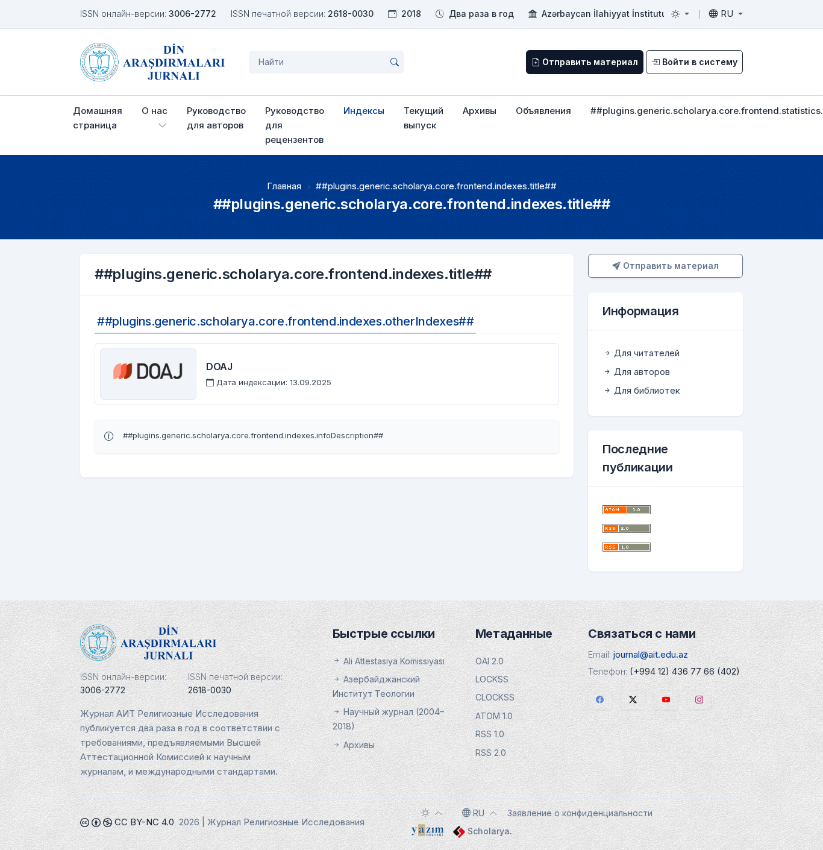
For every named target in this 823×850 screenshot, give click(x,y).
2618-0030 (351, 13)
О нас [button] (154, 110)
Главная (284, 186)
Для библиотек (646, 390)
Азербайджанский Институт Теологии (376, 686)
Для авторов (641, 371)
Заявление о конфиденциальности (579, 813)
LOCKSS (492, 679)
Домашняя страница (97, 118)
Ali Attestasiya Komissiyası (393, 661)
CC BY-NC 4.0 (143, 822)
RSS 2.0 (490, 753)
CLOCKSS (495, 697)
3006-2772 (192, 13)
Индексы (363, 110)
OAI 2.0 (489, 661)
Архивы (479, 110)
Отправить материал (670, 265)
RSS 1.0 (489, 734)
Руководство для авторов (216, 118)
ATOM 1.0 (494, 716)
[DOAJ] (148, 373)
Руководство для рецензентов (294, 125)
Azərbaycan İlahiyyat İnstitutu (604, 13)
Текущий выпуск (423, 118)
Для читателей (646, 353)
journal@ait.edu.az (650, 654)
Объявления (543, 110)
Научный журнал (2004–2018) (388, 719)
